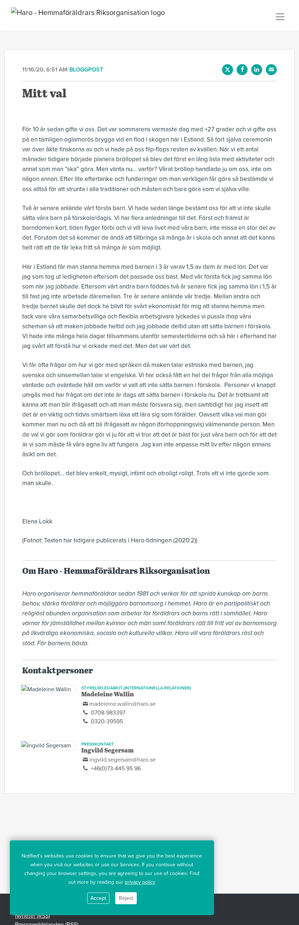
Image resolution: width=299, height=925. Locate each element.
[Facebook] (242, 69)
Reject (126, 898)
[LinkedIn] (256, 69)
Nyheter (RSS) (32, 916)
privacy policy (140, 882)
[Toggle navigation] (280, 17)
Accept (98, 898)
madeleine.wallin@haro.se (122, 704)
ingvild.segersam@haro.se (122, 759)
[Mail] (271, 69)
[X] (227, 69)
